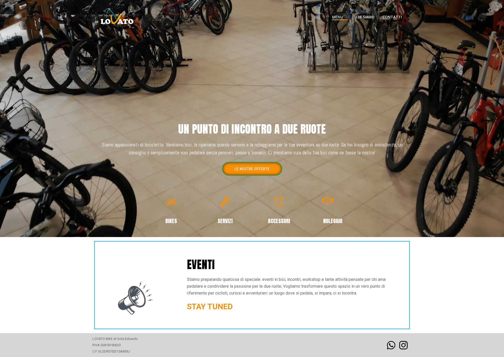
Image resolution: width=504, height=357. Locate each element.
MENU (337, 16)
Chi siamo (365, 16)
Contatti (392, 16)
